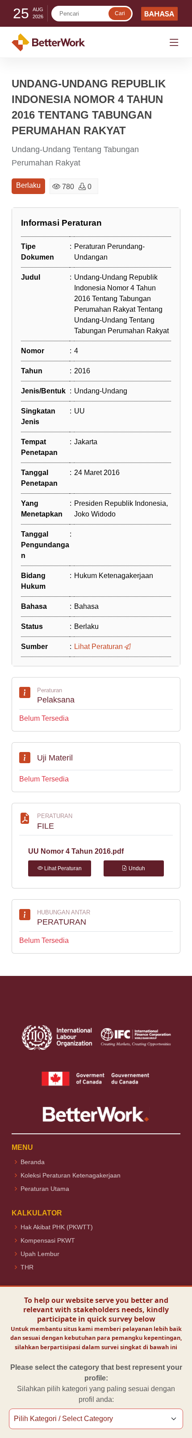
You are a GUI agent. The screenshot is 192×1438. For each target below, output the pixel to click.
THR (27, 1267)
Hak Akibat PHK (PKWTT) (57, 1227)
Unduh (136, 868)
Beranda (33, 1162)
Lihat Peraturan (62, 868)
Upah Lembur (40, 1254)
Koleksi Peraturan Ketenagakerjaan (71, 1175)
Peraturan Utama (45, 1189)
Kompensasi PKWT (48, 1240)
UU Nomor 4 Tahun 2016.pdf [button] (76, 851)
